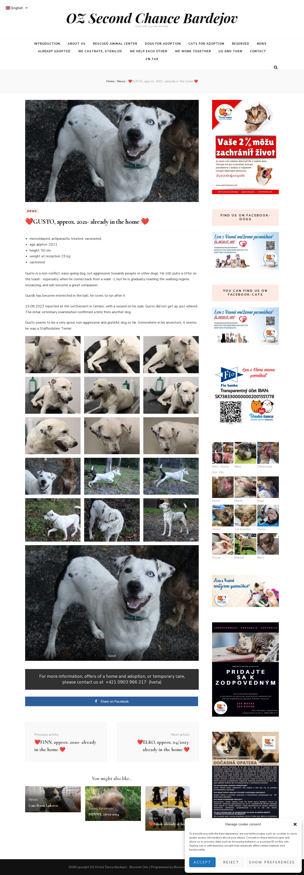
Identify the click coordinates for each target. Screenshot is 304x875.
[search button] (276, 67)
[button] (295, 824)
